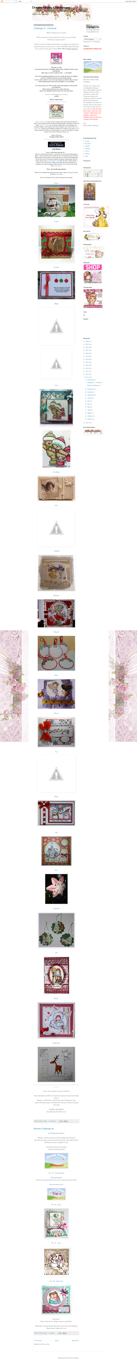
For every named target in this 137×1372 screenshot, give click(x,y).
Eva (56, 870)
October (90, 392)
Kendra (56, 267)
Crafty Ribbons (58, 166)
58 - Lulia (58, 1204)
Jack (56, 505)
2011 (87, 423)
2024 (87, 341)
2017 (87, 362)
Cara (56, 385)
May (88, 407)
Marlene (87, 149)
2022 (87, 347)
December (90, 380)
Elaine (56, 183)
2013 (87, 374)
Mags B (56, 632)
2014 (87, 371)
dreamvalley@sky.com (51, 1180)
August (89, 398)
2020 (87, 353)
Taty (86, 156)
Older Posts (75, 1340)
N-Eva (87, 151)
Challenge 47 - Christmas (45, 28)
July (88, 401)
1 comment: (51, 1333)
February (90, 416)
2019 (87, 356)
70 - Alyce (57, 1243)
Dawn (56, 675)
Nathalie (57, 551)
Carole (87, 141)
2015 (87, 368)
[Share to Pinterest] (67, 1121)
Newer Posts (38, 1340)
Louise (56, 221)
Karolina (56, 908)
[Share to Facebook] (65, 1121)
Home (57, 1340)
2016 (87, 365)
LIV (56, 953)
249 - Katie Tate (57, 1281)
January (89, 419)
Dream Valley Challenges (51, 7)
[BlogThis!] (62, 1121)
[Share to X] (63, 1121)
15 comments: (52, 1121)
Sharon (56, 713)
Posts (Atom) (45, 1344)
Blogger (76, 1358)
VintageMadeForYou (92, 32)
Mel (56, 832)
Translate (97, 42)
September (90, 395)
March (89, 413)
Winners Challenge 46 (44, 1129)
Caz (56, 751)
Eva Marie (56, 472)
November (90, 389)
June (88, 404)
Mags (56, 796)
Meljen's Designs (40, 122)
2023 (87, 344)
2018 (87, 359)
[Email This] (60, 1121)
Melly (56, 998)
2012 (87, 377)
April (89, 410)
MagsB (87, 146)
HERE (76, 128)
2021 (87, 350)
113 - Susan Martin (57, 1173)
